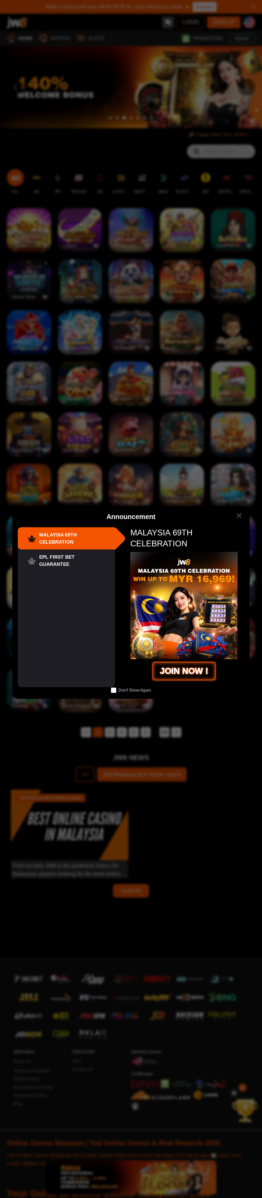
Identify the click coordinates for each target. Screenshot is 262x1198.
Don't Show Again (134, 690)
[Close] (239, 515)
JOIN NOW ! (184, 671)
